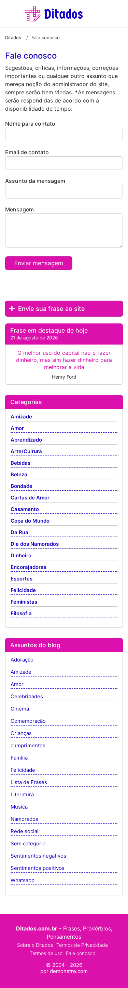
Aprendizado (26, 440)
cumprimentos (28, 746)
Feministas (24, 602)
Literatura (22, 795)
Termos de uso (46, 953)
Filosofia (21, 614)
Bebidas (20, 463)
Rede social (25, 831)
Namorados (24, 819)
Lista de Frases (29, 782)
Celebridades (27, 697)
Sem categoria (28, 844)
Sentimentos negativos (38, 856)
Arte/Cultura (26, 452)
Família (19, 758)
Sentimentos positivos (38, 868)
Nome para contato (30, 123)
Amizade (21, 417)
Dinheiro (21, 556)
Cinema (20, 709)
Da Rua (19, 533)
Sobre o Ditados (35, 945)
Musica (19, 807)
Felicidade (23, 590)
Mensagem (19, 209)
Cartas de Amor (30, 498)
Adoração (22, 660)
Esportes (21, 579)
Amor (17, 428)
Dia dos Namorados (35, 544)
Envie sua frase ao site (50, 308)
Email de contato (27, 152)
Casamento (25, 509)
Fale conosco (80, 953)
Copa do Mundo (30, 521)
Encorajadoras (28, 567)
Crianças (21, 733)
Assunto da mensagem (35, 180)
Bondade (21, 486)
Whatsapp (22, 880)
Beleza (19, 475)
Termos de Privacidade (82, 945)
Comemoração (28, 721)
